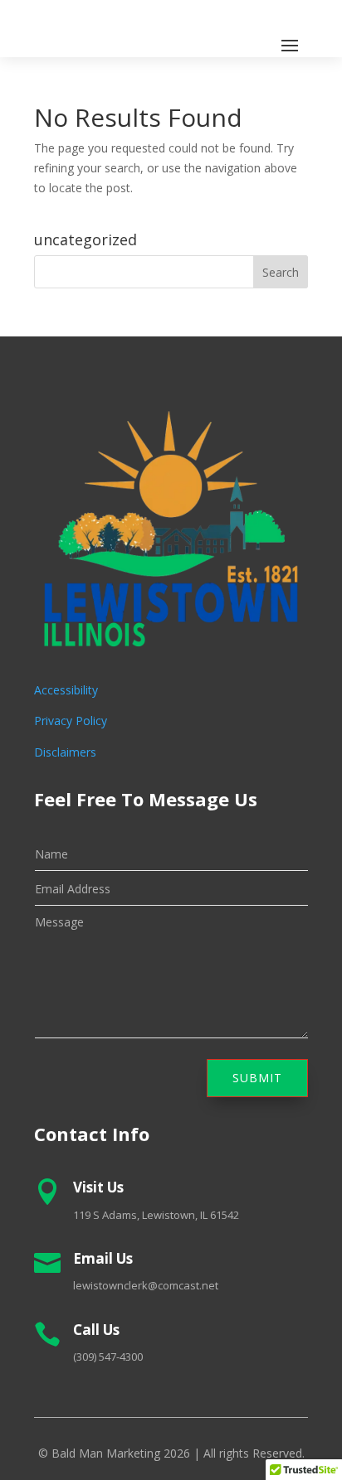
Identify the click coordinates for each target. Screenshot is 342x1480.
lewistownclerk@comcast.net (145, 1285)
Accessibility (66, 690)
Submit (257, 1078)
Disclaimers (65, 752)
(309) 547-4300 (108, 1356)
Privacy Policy (70, 720)
